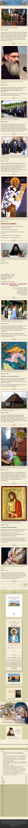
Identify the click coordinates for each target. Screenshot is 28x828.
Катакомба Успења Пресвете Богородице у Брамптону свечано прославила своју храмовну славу (13, 753)
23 (9, 666)
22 (7, 666)
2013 (2, 809)
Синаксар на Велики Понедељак (11, 522)
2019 (2, 797)
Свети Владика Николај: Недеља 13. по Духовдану (14, 755)
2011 (2, 813)
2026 (2, 749)
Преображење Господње (8, 765)
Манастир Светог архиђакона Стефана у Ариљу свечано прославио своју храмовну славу (14, 767)
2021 (2, 793)
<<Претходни (9, 657)
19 (16, 664)
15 (7, 664)
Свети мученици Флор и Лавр (14, 645)
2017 (2, 801)
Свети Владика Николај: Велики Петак (13, 371)
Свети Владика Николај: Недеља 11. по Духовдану (14, 768)
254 (19, 585)
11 (14, 661)
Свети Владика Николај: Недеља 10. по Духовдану (14, 770)
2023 (2, 789)
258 (4, 587)
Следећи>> (19, 657)
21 (20, 664)
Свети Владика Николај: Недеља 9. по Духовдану (14, 773)
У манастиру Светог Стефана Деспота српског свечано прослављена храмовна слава (13, 772)
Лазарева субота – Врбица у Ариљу (12, 321)
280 (16, 587)
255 (22, 585)
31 (16, 668)
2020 (2, 795)
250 (14, 583)
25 (14, 666)
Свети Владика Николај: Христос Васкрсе (14, 219)
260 (9, 587)
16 (9, 664)
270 (13, 587)
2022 (2, 791)
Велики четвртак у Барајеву (9, 119)
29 (11, 668)
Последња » (23, 587)
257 (1, 587)
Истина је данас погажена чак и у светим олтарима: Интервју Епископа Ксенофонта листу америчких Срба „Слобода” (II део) (14, 759)
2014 (2, 807)
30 (14, 668)
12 (16, 661)
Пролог (14, 651)
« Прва (2, 583)
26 (16, 666)
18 (14, 664)
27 (18, 666)
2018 (2, 799)
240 (11, 583)
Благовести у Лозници (8, 410)
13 (18, 661)
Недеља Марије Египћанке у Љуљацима (13, 467)
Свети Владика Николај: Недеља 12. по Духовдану (14, 761)
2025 (2, 785)
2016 (2, 803)
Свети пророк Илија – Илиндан (10, 774)
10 (11, 661)
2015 (2, 805)
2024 (2, 787)
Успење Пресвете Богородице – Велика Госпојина (14, 757)
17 (11, 664)
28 (20, 666)
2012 (2, 811)
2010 (2, 815)
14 (20, 661)
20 (18, 664)
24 (11, 666)
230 (8, 583)
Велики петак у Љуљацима (9, 27)
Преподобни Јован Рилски (14, 647)
